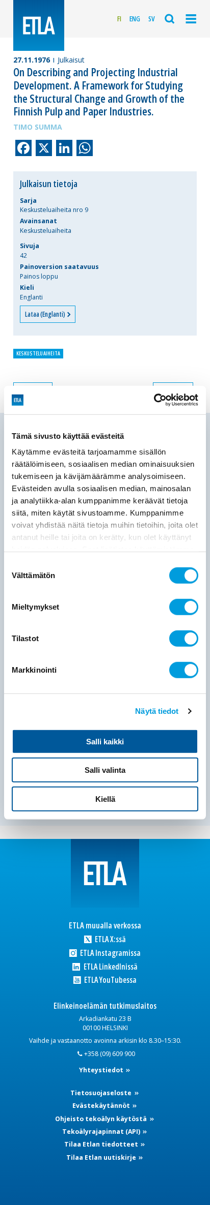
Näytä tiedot (156, 711)
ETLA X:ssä (109, 939)
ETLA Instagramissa (109, 953)
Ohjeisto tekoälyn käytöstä (101, 1118)
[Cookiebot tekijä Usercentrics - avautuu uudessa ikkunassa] (153, 400)
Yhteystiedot (102, 1070)
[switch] (183, 606)
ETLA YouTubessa (110, 980)
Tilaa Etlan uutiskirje (102, 1157)
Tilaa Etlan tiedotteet (102, 1144)
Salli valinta (105, 770)
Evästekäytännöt (102, 1105)
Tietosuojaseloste (101, 1093)
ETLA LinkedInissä (109, 966)
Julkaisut (71, 60)
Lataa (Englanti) (45, 314)
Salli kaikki (105, 741)
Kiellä (105, 798)
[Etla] (38, 25)
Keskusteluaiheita (38, 353)
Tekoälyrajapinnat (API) (102, 1131)
